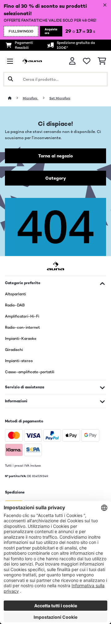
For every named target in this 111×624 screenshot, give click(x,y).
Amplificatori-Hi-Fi (22, 316)
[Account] (72, 61)
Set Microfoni (59, 98)
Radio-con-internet (22, 327)
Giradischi (14, 349)
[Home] (15, 98)
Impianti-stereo (19, 360)
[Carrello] (102, 61)
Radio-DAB (15, 305)
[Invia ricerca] (10, 79)
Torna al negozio (55, 156)
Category (55, 178)
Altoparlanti (15, 294)
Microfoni (30, 98)
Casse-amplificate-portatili (29, 372)
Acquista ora (51, 31)
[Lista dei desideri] (86, 61)
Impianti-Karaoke (20, 338)
